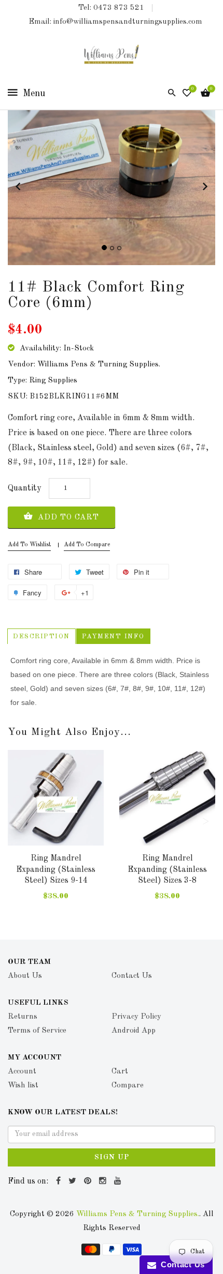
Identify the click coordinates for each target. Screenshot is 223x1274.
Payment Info (113, 636)
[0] (187, 94)
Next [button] (205, 821)
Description (41, 636)
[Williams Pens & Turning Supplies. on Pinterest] (89, 1181)
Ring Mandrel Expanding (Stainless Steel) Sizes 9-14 (55, 869)
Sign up (111, 1157)
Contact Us (180, 1264)
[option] (56, 836)
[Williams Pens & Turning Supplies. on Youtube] (119, 1181)
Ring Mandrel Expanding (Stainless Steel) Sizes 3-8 (167, 869)
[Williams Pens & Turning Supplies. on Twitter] (73, 1181)
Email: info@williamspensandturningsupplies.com (115, 22)
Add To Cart (67, 517)
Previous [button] (18, 821)
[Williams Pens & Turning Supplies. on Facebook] (59, 1181)
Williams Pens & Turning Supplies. (137, 1214)
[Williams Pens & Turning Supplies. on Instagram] (104, 1181)
